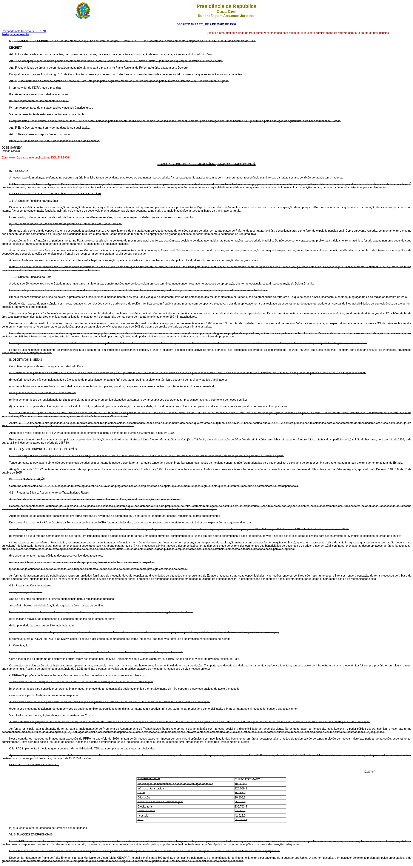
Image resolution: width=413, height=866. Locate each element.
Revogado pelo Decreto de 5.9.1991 (24, 31)
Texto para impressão (15, 34)
